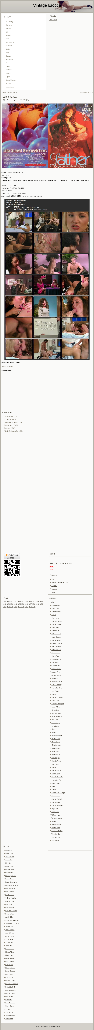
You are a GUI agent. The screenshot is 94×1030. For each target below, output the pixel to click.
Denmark (9, 46)
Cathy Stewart (56, 637)
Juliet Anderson (56, 681)
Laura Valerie (55, 707)
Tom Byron (9, 1012)
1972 (15, 601)
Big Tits (54, 586)
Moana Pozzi (55, 754)
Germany (9, 25)
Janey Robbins (56, 669)
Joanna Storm (56, 675)
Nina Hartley (55, 764)
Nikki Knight (55, 758)
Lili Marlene (55, 710)
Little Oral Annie (56, 716)
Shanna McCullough (58, 793)
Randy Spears (10, 971)
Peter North (9, 965)
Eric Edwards (9, 891)
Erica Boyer (55, 662)
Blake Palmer (9, 866)
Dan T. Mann (9, 879)
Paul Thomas (9, 961)
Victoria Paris (55, 837)
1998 (30, 607)
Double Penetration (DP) (59, 582)
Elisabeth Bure (56, 659)
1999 (33, 607)
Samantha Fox (56, 780)
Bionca (53, 615)
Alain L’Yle (8, 850)
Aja (52, 602)
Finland (8, 83)
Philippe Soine (10, 968)
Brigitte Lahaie (56, 624)
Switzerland (9, 59)
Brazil (8, 52)
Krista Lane (55, 701)
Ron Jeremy (9, 996)
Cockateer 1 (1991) (10, 416)
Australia (9, 70)
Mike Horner (9, 955)
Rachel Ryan (55, 774)
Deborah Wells (56, 650)
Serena (53, 789)
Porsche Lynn (56, 770)
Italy (7, 32)
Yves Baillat (9, 1019)
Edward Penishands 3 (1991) (13, 422)
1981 (8, 604)
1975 (26, 601)
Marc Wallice (9, 952)
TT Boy (7, 1009)
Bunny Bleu (55, 631)
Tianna (53, 821)
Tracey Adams (56, 824)
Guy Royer (8, 904)
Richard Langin (10, 980)
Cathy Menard (56, 634)
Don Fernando (10, 888)
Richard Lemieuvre (11, 984)
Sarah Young (55, 783)
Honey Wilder (9, 914)
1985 (22, 604)
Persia (53, 767)
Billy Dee (8, 863)
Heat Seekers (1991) (86, 92)
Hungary (8, 73)
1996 (22, 607)
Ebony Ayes (55, 656)
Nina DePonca (56, 761)
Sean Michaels (10, 1003)
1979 (41, 601)
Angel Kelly (55, 608)
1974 (22, 601)
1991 (4, 607)
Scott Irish (8, 1000)
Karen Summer (56, 685)
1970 (8, 601)
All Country (9, 22)
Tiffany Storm (56, 815)
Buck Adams (9, 869)
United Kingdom (11, 80)
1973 (19, 601)
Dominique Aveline (11, 885)
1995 (19, 607)
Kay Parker (55, 691)
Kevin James (9, 949)
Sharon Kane (55, 796)
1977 (33, 601)
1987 (30, 604)
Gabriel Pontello (10, 898)
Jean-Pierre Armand (11, 920)
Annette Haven (56, 612)
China (8, 63)
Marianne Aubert (56, 735)
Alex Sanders (9, 857)
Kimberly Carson (56, 697)
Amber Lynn (55, 605)
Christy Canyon (56, 643)
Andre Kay (8, 860)
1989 (37, 604)
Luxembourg (10, 87)
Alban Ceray (9, 853)
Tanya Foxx (55, 812)
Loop (53, 592)
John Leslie (9, 939)
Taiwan (8, 66)
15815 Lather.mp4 (7, 366)
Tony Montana (10, 1015)
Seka (53, 786)
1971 (11, 601)
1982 (11, 604)
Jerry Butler (9, 927)
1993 (11, 607)
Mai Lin (53, 732)
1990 (41, 604)
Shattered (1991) (9, 428)
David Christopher (11, 882)
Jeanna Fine (55, 672)
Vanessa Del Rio (56, 831)
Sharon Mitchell (56, 799)
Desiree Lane (55, 653)
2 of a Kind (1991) (10, 419)
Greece (8, 28)
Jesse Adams (9, 930)
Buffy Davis (55, 627)
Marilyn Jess (55, 739)
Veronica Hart (55, 834)
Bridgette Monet (56, 621)
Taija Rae (54, 808)
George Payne (10, 901)
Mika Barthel (55, 748)
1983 (15, 604)
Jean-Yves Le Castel (12, 923)
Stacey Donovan (56, 805)
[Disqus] (47, 463)
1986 (26, 604)
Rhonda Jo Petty (57, 777)
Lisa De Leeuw (56, 713)
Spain (8, 49)
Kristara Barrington (57, 704)
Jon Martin (8, 946)
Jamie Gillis (9, 917)
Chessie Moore (56, 640)
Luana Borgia (55, 723)
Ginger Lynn (55, 665)
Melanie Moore (56, 745)
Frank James (9, 895)
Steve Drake (9, 1006)
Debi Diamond (56, 646)
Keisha (53, 694)
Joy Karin (54, 678)
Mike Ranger (9, 958)
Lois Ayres (54, 720)
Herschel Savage (11, 911)
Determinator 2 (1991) (11, 425)
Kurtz (31, 100)
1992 (8, 607)
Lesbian (54, 589)
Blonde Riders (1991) (8, 92)
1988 (33, 604)
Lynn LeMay (55, 726)
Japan (8, 77)
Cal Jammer (9, 872)
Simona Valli (55, 802)
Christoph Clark (10, 876)
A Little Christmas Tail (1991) (13, 431)
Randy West (9, 974)
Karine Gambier (56, 688)
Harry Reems (9, 907)
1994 (15, 607)
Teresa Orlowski (56, 818)
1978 (37, 601)
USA (7, 39)
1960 (4, 601)
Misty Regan (55, 751)
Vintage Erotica (47, 5)
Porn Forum (53, 20)
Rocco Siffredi (10, 993)
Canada (8, 56)
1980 (4, 604)
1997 (26, 607)
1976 (30, 601)
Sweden (8, 35)
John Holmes (9, 936)
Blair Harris (55, 618)
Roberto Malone (10, 990)
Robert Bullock (10, 987)
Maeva (53, 729)
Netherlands (10, 42)
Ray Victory (9, 977)
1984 (19, 604)
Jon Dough (8, 942)
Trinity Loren (55, 828)
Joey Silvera (9, 933)
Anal (52, 579)
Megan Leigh (55, 742)
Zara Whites (55, 840)
